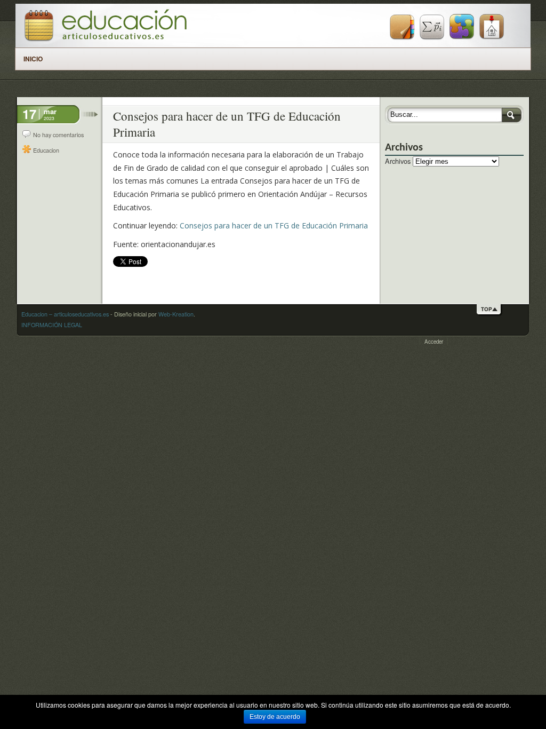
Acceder (433, 341)
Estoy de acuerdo (275, 716)
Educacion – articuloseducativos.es (65, 314)
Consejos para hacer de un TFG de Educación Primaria (274, 225)
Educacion (46, 150)
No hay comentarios (58, 135)
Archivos (398, 161)
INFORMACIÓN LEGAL (51, 325)
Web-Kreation (176, 314)
